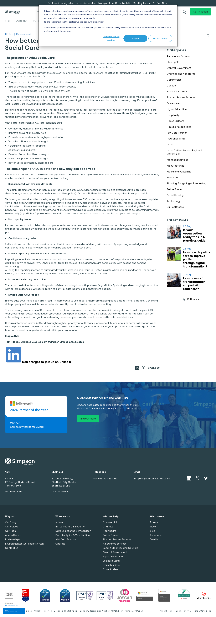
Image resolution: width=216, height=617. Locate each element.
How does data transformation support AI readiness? (194, 283)
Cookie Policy (182, 611)
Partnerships (12, 539)
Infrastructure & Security (70, 526)
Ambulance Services (178, 56)
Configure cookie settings (111, 38)
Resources (156, 535)
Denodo (171, 85)
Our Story (10, 522)
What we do (62, 516)
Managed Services (177, 159)
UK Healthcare (175, 207)
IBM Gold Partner (177, 132)
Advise (59, 522)
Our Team (10, 531)
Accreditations (13, 535)
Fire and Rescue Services (181, 97)
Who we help (111, 516)
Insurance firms (176, 138)
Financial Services (177, 91)
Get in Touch (200, 11)
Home (7, 21)
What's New (21, 21)
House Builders (175, 121)
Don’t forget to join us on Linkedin (46, 362)
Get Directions (13, 491)
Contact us (11, 548)
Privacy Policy (97, 21)
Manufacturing (175, 165)
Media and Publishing (179, 171)
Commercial (174, 79)
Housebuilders (111, 565)
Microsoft (172, 177)
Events (154, 522)
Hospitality (173, 115)
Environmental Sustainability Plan (24, 543)
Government (174, 103)
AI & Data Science (65, 539)
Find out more (88, 418)
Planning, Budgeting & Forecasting (186, 183)
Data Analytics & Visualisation (72, 535)
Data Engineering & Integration (73, 531)
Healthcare (109, 531)
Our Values (11, 526)
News (153, 526)
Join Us (154, 539)
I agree (135, 38)
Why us (9, 516)
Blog (152, 531)
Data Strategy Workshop (69, 326)
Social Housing (175, 195)
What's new (157, 516)
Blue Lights (173, 62)
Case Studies (110, 569)
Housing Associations (179, 126)
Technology (173, 201)
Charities (108, 526)
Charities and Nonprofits (181, 73)
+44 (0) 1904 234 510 (105, 478)
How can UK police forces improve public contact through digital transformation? (196, 259)
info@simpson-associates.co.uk (152, 478)
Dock (75, 611)
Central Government (179, 68)
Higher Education (177, 109)
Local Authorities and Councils (120, 548)
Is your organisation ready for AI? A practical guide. (194, 235)
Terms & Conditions (201, 611)
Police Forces (174, 189)
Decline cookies (160, 38)
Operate (60, 543)
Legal (170, 144)
